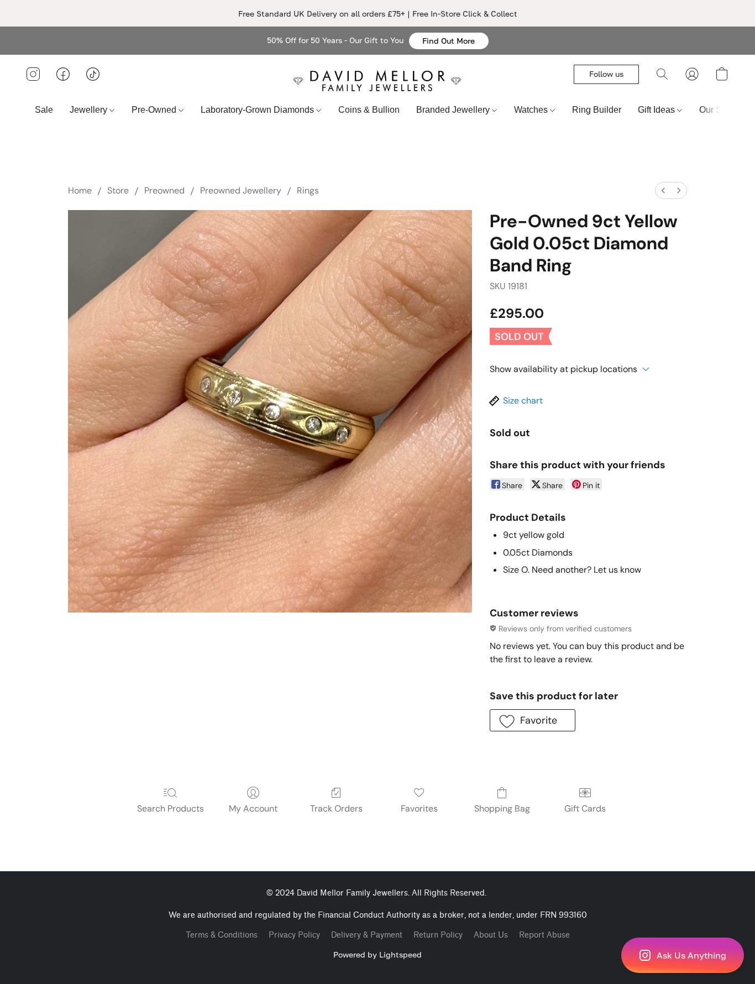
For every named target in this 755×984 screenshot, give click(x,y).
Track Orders (336, 808)
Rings (308, 190)
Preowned (164, 190)
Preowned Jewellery (240, 190)
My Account (253, 808)
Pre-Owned (155, 109)
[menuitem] (663, 190)
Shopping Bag (502, 808)
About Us (491, 935)
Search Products (170, 808)
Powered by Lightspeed (377, 954)
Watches (532, 109)
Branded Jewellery (454, 109)
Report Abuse (544, 935)
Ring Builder (596, 109)
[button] (449, 41)
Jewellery (89, 109)
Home (80, 190)
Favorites (419, 808)
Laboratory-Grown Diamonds (258, 109)
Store (118, 190)
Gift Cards (585, 808)
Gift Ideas (657, 109)
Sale (44, 109)
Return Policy (438, 935)
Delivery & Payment (366, 935)
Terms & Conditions (222, 935)
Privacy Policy (294, 935)
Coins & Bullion (369, 109)
